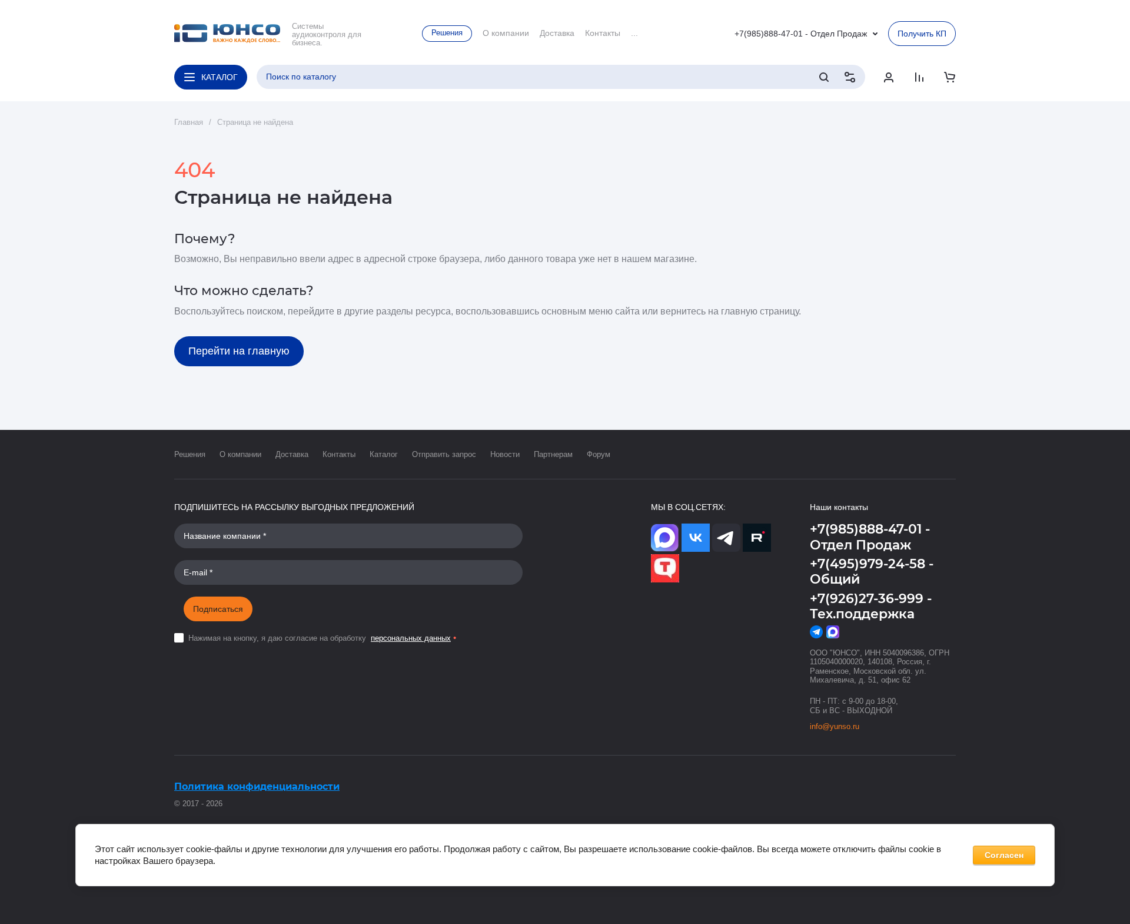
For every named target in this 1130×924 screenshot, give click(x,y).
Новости (505, 454)
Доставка (291, 454)
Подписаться (218, 609)
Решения (189, 454)
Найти (824, 77)
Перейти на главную (239, 351)
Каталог (384, 454)
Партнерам (553, 454)
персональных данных (411, 638)
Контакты (339, 454)
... (634, 33)
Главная (188, 122)
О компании (240, 454)
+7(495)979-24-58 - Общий (871, 571)
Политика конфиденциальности (257, 786)
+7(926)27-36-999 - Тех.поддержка (871, 606)
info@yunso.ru (834, 726)
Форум (598, 454)
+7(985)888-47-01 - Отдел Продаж (800, 33)
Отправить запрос (444, 454)
